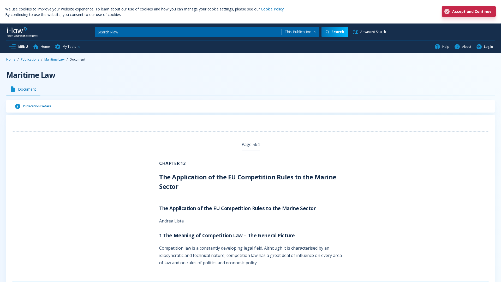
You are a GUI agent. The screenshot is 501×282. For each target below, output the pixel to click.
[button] (68, 47)
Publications (30, 59)
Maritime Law (54, 59)
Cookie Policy (272, 9)
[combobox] (300, 32)
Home (10, 59)
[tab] (23, 89)
